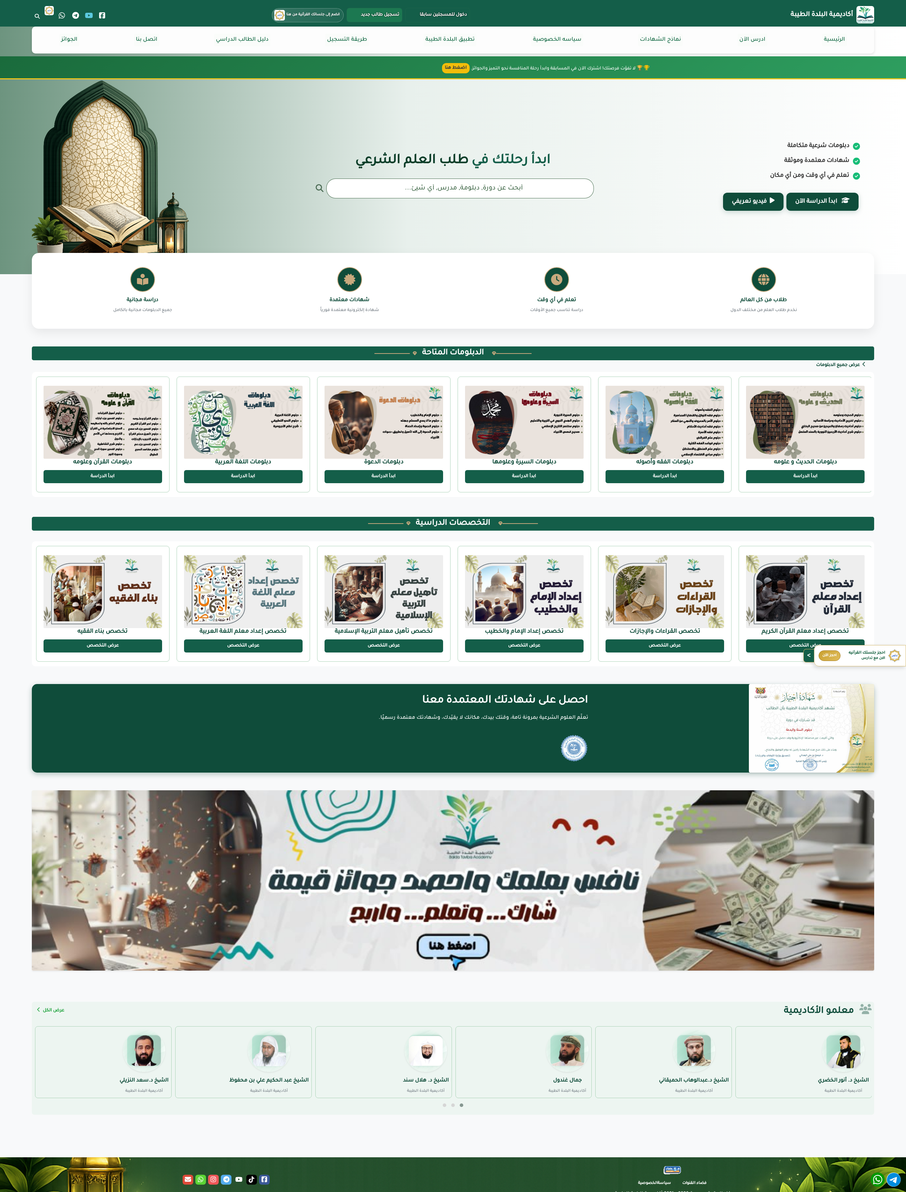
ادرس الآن (752, 40)
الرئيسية (834, 40)
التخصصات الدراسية (453, 523)
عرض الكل (53, 1010)
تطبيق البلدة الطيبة (450, 40)
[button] (461, 1105)
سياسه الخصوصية (557, 40)
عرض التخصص (805, 645)
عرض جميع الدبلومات (838, 365)
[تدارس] (49, 10)
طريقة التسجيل (347, 40)
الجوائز (69, 40)
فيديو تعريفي (749, 201)
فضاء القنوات (694, 1183)
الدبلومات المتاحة (453, 353)
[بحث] (37, 16)
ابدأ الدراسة (805, 476)
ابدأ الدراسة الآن (817, 201)
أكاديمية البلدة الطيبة (822, 14)
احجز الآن (829, 655)
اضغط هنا (456, 68)
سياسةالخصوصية (654, 1183)
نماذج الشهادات (660, 40)
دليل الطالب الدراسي (242, 40)
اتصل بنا (146, 40)
